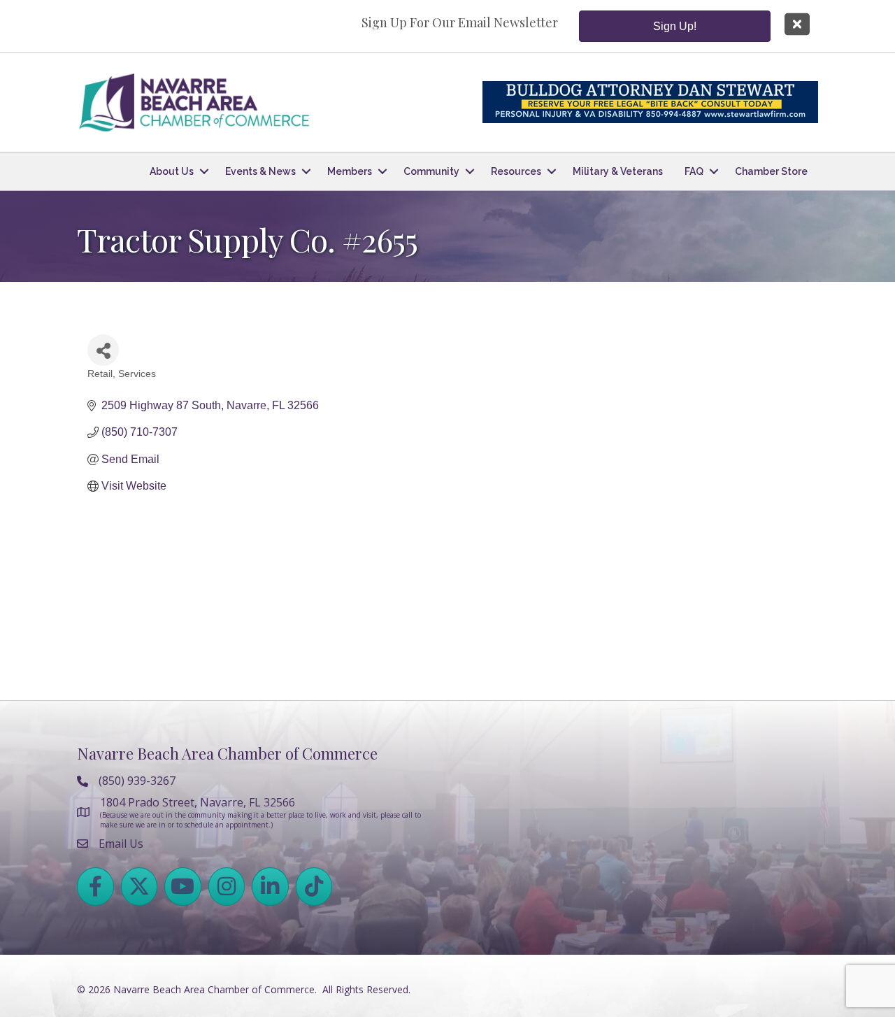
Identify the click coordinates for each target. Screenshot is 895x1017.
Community (431, 171)
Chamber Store (771, 171)
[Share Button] (103, 350)
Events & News (260, 171)
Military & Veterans (618, 171)
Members (349, 171)
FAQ (694, 171)
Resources (516, 171)
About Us (172, 171)
